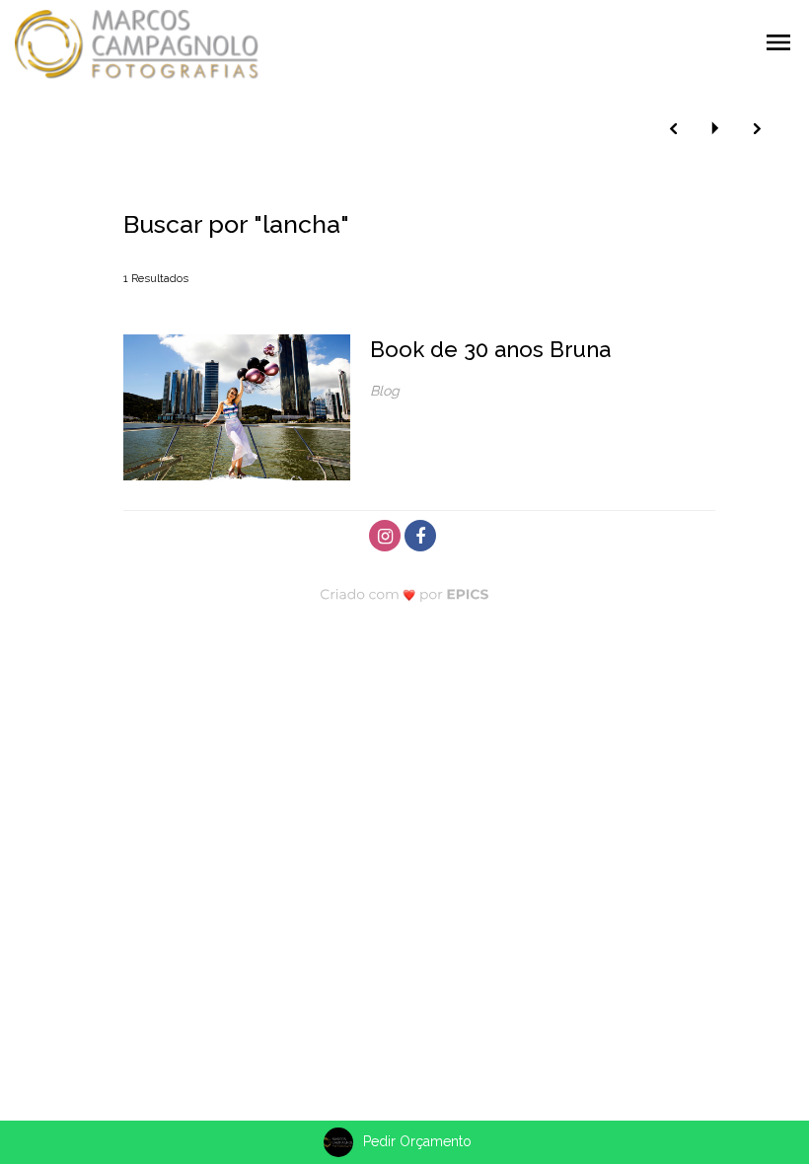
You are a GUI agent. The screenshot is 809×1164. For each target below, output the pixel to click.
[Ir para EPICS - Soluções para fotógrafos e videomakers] (405, 593)
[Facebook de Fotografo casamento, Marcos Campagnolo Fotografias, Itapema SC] (422, 533)
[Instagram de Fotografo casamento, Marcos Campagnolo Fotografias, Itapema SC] (386, 533)
